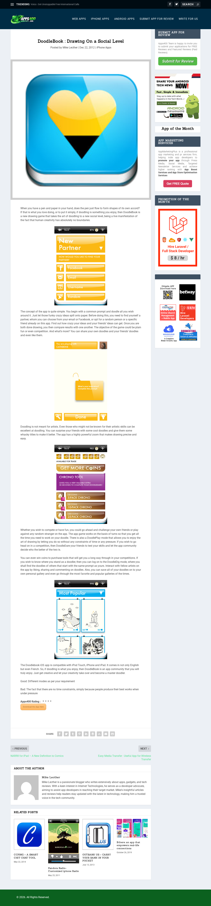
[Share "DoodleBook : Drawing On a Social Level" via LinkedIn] (86, 734)
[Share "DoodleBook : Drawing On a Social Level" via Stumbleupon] (99, 734)
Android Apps (124, 19)
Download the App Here (33, 707)
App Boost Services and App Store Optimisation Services (177, 172)
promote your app (169, 160)
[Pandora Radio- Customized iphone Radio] (63, 841)
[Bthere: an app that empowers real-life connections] (132, 828)
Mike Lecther (70, 47)
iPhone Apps (100, 19)
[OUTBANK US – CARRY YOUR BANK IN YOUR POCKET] (97, 834)
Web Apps (79, 19)
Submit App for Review (157, 19)
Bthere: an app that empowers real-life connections (128, 845)
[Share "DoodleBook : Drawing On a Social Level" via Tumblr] (73, 734)
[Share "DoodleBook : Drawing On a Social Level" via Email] (106, 734)
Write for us (188, 19)
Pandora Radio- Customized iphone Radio (63, 870)
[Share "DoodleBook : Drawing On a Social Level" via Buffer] (92, 734)
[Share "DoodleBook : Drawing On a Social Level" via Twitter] (66, 734)
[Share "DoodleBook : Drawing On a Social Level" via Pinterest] (79, 734)
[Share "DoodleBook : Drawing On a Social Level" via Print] (112, 734)
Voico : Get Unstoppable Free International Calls (55, 4)
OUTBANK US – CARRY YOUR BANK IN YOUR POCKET (96, 857)
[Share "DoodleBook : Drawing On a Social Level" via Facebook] (59, 734)
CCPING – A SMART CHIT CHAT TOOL (26, 856)
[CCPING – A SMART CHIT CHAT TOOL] (29, 834)
